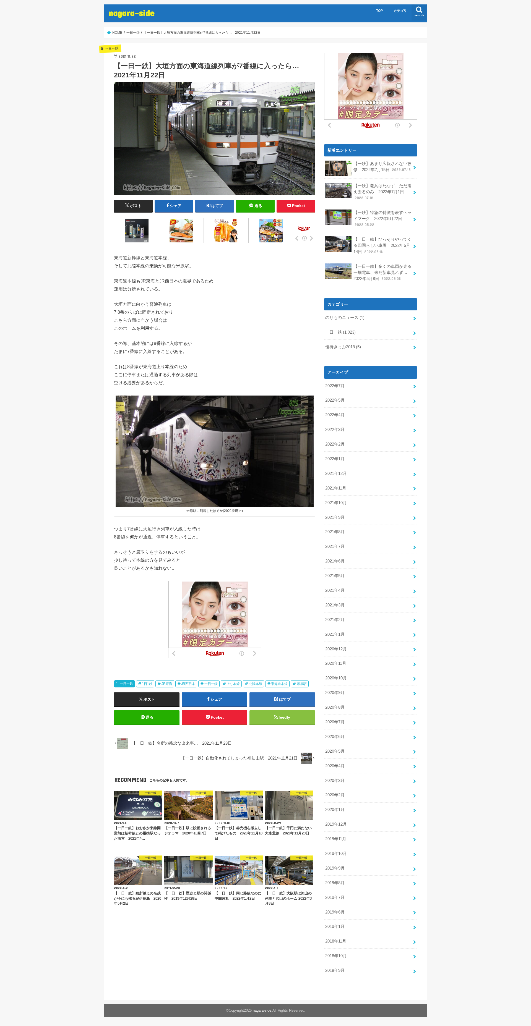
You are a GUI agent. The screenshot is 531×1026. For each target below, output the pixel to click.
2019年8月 (335, 883)
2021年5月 (335, 576)
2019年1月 (335, 926)
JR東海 (167, 684)
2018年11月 (335, 941)
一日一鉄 (126, 684)
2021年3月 (335, 605)
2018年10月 (336, 956)
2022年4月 (335, 415)
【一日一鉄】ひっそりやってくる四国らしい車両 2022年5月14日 (382, 245)
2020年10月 (336, 678)
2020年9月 (335, 692)
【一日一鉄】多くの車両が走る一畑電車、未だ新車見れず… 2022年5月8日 (382, 272)
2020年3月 (335, 780)
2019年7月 (335, 897)
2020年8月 (335, 707)
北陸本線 (255, 684)
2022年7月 (335, 386)
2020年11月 (335, 663)
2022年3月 (335, 429)
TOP (379, 11)
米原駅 (302, 684)
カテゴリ (400, 11)
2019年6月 (335, 912)
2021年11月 (335, 488)
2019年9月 (335, 868)
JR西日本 (188, 684)
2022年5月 (335, 400)
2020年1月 (335, 809)
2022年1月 (335, 459)
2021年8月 (335, 532)
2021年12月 (336, 473)
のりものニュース (345, 317)
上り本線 (233, 684)
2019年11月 (335, 839)
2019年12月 (336, 824)
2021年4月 (335, 590)
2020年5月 (335, 751)
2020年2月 (335, 795)
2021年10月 (336, 503)
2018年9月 (335, 970)
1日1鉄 (147, 684)
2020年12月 (336, 649)
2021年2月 (335, 619)
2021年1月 (335, 634)
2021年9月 (335, 517)
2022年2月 (335, 444)
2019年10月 (336, 853)
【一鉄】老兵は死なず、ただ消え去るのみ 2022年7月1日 (382, 192)
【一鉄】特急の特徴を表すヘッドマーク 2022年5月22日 (382, 218)
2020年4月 (335, 766)
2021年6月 (335, 561)
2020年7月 (335, 722)
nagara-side (132, 12)
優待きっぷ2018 (343, 347)
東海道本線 (279, 684)
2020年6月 (335, 736)
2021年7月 (335, 546)
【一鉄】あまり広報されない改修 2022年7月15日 (382, 166)
